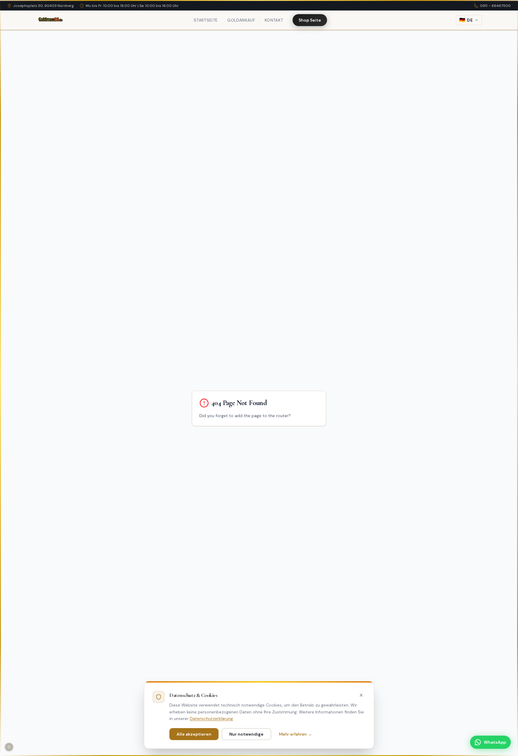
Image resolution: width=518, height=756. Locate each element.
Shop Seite (310, 20)
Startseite (206, 20)
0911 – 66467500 (495, 5)
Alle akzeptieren (194, 734)
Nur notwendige (246, 734)
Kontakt (274, 20)
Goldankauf (241, 20)
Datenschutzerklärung (211, 718)
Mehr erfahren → (295, 734)
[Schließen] (361, 695)
